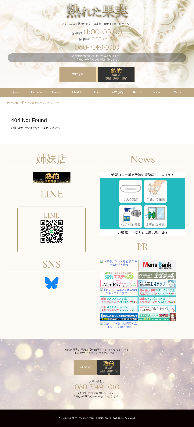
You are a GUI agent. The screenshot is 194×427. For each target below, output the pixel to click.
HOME (14, 102)
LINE (51, 216)
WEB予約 (78, 74)
